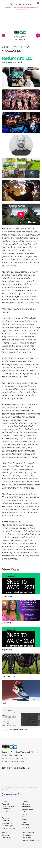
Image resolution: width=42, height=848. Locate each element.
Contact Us (6, 838)
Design (24, 814)
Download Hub (7, 823)
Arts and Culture (27, 809)
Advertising (26, 804)
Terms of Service (30, 787)
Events (4, 832)
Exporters (5, 835)
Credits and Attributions (30, 840)
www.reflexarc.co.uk (12, 62)
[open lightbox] (21, 77)
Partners (5, 814)
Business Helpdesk (8, 828)
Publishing (25, 824)
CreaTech (5, 811)
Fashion (24, 817)
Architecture (26, 806)
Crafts (24, 812)
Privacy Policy (5, 789)
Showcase (11, 51)
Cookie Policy (26, 838)
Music (24, 822)
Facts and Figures (8, 826)
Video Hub (5, 820)
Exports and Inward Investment (8, 808)
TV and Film (26, 827)
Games (24, 819)
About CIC (5, 804)
